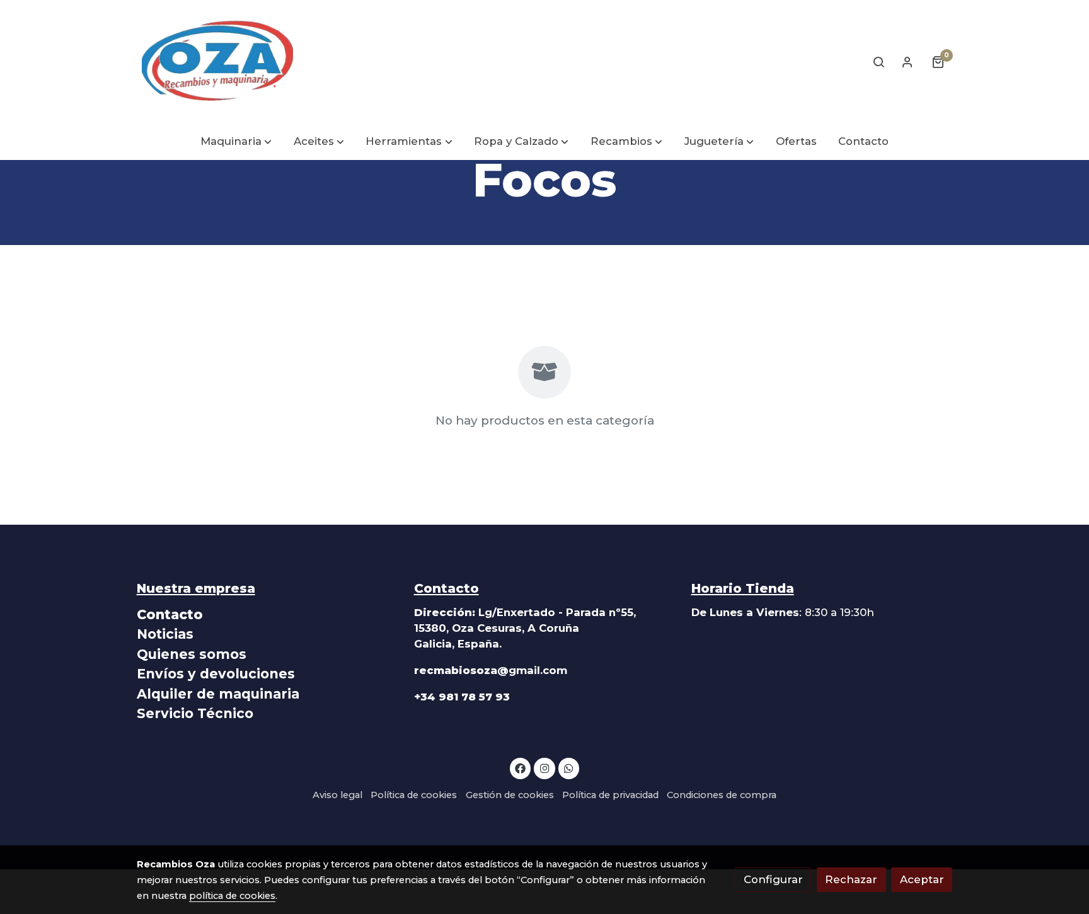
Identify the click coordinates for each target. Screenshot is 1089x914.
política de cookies (232, 895)
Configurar (773, 879)
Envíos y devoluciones (216, 674)
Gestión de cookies (510, 795)
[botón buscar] (878, 61)
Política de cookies (414, 795)
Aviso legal (337, 795)
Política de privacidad (610, 795)
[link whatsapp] (569, 767)
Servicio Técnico (195, 713)
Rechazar (851, 879)
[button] (236, 142)
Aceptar (922, 879)
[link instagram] (544, 767)
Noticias (165, 634)
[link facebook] (520, 767)
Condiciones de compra (721, 795)
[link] (217, 62)
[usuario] (907, 61)
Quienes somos (191, 654)
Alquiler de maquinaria (218, 694)
